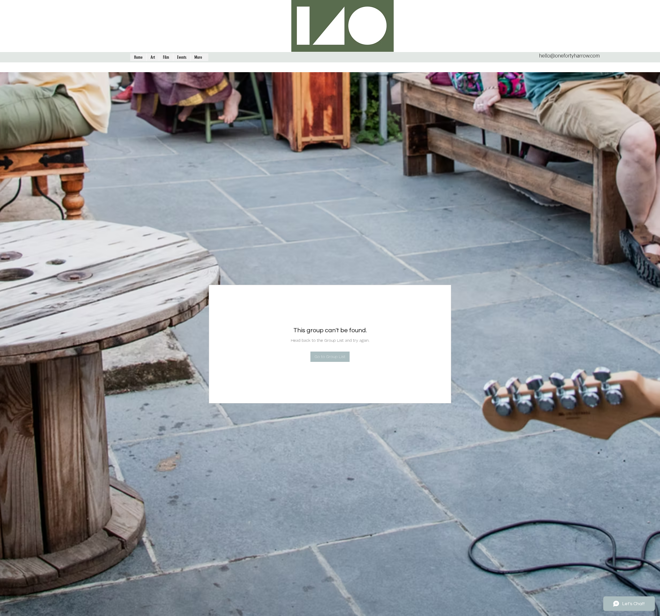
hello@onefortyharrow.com (569, 56)
